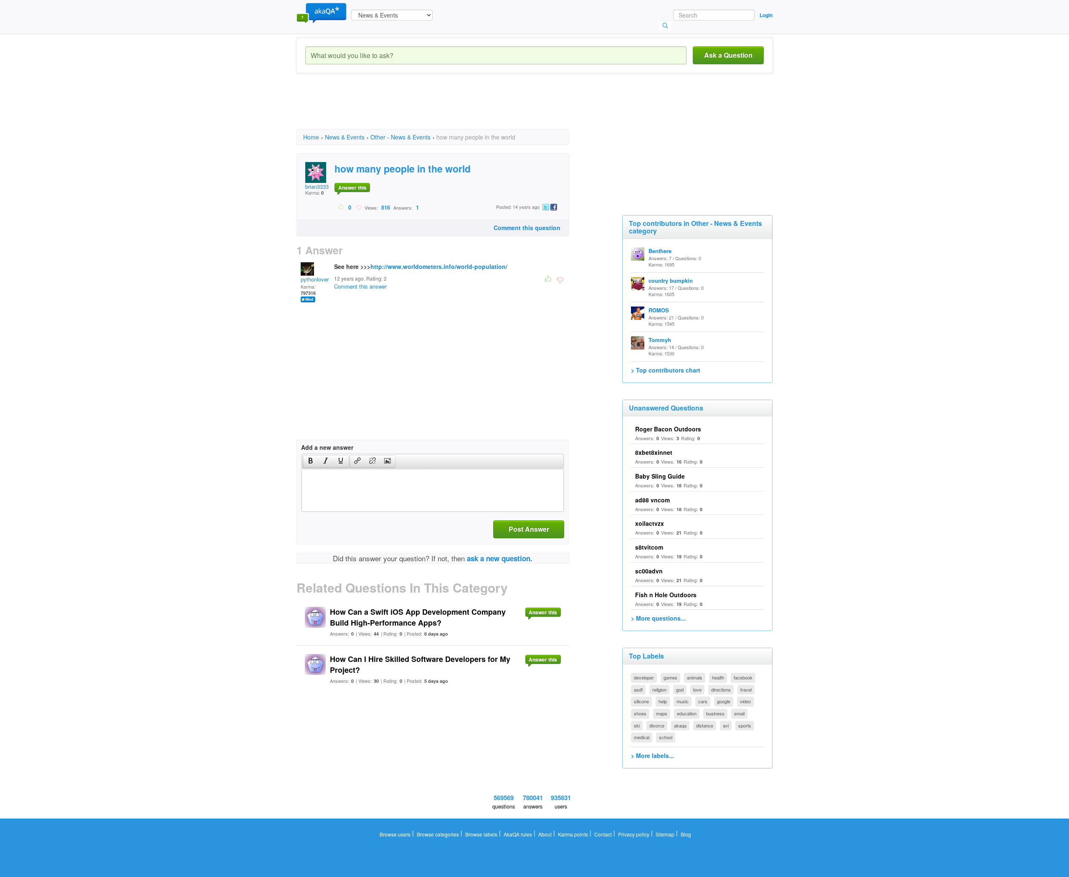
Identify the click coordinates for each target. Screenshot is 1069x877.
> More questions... (658, 618)
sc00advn (649, 571)
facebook (743, 677)
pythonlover (315, 279)
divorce (656, 725)
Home (311, 137)
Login (766, 15)
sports (744, 725)
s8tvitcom (649, 547)
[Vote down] (358, 207)
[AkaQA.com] (321, 12)
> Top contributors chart (665, 370)
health (718, 677)
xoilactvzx (649, 523)
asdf (638, 689)
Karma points (573, 834)
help (663, 701)
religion (659, 689)
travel (746, 689)
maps (661, 713)
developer (644, 677)
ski (637, 725)
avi (726, 725)
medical (641, 737)
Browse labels (481, 834)
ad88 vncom (652, 500)
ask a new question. (499, 558)
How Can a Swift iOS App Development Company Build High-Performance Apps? (418, 617)
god (680, 689)
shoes (640, 713)
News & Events (345, 137)
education (687, 713)
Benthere (659, 251)
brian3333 (317, 186)
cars (702, 701)
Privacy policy (633, 834)
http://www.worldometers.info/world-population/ (438, 266)
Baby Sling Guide (660, 476)
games (670, 677)
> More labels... (652, 755)
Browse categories (438, 834)
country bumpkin (670, 280)
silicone (641, 701)
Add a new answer (327, 447)
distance (704, 725)
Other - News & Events (400, 137)
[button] (310, 461)
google (723, 701)
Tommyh (659, 340)
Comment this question (527, 227)
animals (694, 677)
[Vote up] (341, 207)
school (665, 737)
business (715, 713)
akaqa (680, 725)
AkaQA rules (518, 834)
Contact (603, 834)
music (682, 701)
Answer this (352, 187)
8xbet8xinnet (653, 452)
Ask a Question (728, 55)
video (745, 701)
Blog (686, 834)
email (739, 713)
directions (721, 689)
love (697, 689)
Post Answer (529, 529)
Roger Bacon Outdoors (668, 429)
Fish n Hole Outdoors (666, 595)
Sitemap (665, 834)
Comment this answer (360, 286)
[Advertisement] (448, 108)
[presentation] (310, 461)
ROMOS (658, 310)
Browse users (395, 834)
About (545, 834)
